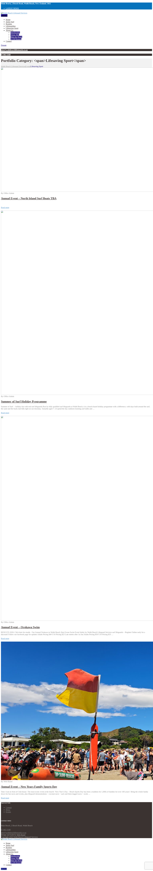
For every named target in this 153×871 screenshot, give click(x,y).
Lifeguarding (11, 26)
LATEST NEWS (12, 8)
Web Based (21, 835)
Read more (5, 208)
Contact (9, 41)
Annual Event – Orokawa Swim (20, 627)
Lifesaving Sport (12, 28)
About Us (9, 30)
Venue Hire (15, 35)
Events (8, 812)
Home (8, 20)
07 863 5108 (6, 830)
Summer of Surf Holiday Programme (24, 401)
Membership (15, 33)
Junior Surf (10, 22)
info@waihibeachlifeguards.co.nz (13, 833)
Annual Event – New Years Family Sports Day (29, 786)
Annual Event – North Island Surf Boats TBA (28, 198)
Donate (3, 45)
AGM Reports (16, 39)
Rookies (9, 24)
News (8, 810)
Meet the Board (16, 37)
